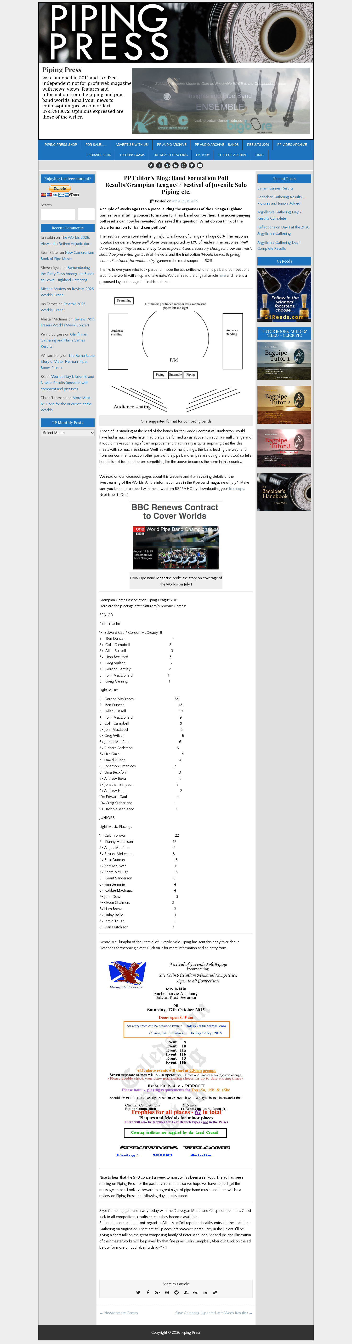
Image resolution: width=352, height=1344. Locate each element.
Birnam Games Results (275, 188)
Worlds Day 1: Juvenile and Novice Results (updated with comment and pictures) (67, 382)
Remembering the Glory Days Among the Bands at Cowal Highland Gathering (67, 274)
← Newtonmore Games (118, 1313)
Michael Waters (53, 289)
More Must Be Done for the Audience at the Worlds (66, 404)
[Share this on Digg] (195, 1292)
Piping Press (61, 69)
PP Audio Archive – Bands (217, 144)
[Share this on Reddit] (176, 1292)
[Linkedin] (175, 165)
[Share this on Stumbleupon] (186, 1292)
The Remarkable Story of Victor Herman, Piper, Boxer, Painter (68, 361)
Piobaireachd (99, 155)
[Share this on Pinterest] (167, 1292)
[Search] (86, 214)
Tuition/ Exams (132, 155)
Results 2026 (258, 144)
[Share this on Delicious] (215, 1292)
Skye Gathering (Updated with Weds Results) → (214, 1313)
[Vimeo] (192, 165)
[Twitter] (151, 165)
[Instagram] (184, 165)
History (203, 155)
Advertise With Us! (132, 144)
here (222, 275)
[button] (221, 101)
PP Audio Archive (172, 144)
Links (260, 155)
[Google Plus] (167, 165)
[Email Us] (200, 165)
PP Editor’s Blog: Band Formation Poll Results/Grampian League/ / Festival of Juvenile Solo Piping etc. (176, 184)
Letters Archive (232, 155)
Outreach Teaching (170, 155)
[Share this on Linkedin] (205, 1292)
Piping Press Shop (61, 144)
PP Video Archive (292, 144)
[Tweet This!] (138, 1292)
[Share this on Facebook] (148, 1292)
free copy (236, 489)
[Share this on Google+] (157, 1292)
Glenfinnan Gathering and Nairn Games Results (64, 340)
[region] (221, 101)
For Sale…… (96, 144)
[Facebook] (159, 165)
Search (46, 205)
